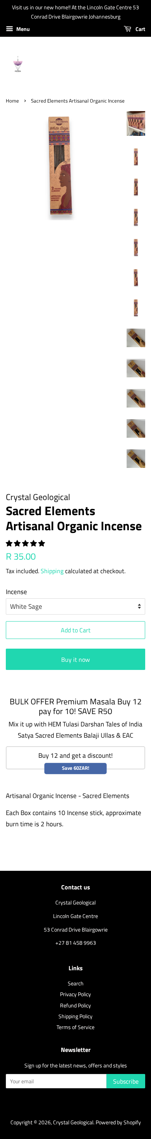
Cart (139, 29)
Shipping (52, 570)
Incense (16, 592)
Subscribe (126, 1081)
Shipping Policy (75, 1016)
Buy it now (75, 659)
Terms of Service (75, 1027)
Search (76, 983)
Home (12, 100)
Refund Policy (75, 1005)
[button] (26, 543)
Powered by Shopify (118, 1122)
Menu (22, 29)
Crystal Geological (73, 1122)
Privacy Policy (75, 994)
